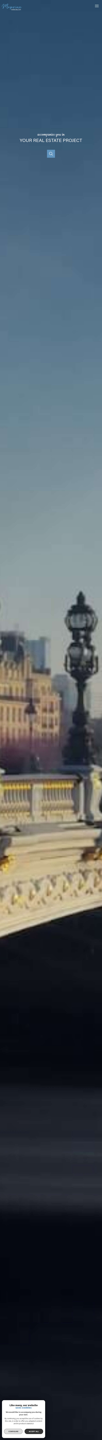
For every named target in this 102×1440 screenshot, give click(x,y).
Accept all (34, 1431)
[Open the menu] (98, 6)
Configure (13, 1431)
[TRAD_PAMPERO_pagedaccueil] (12, 10)
